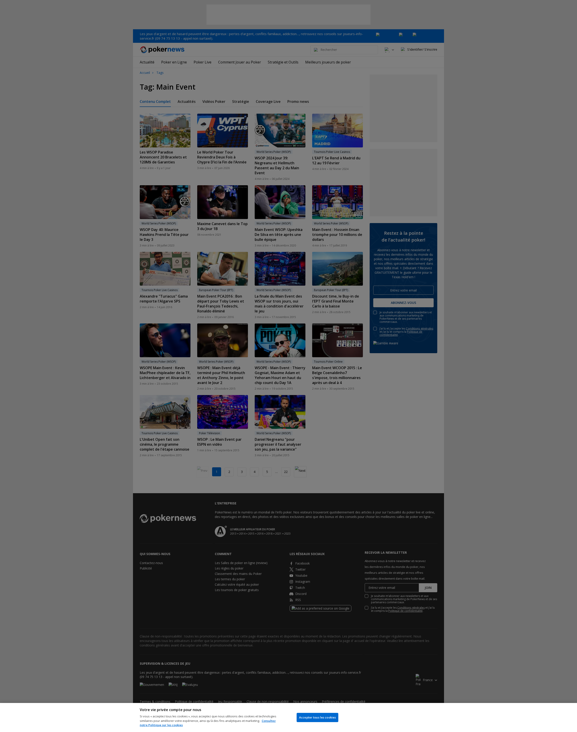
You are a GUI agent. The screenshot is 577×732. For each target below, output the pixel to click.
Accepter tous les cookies (317, 717)
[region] (288, 717)
